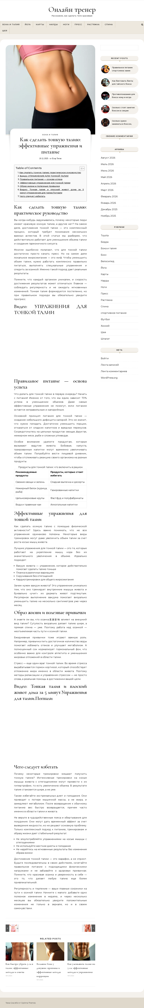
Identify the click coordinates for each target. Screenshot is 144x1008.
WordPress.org (109, 377)
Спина (109, 24)
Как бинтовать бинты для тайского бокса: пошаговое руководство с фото (124, 82)
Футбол (105, 319)
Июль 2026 (107, 164)
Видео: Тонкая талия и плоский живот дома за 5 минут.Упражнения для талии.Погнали (52, 191)
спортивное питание (114, 313)
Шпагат (105, 338)
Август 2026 (108, 157)
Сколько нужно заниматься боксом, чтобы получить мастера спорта (122, 122)
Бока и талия (11, 24)
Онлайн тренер (72, 9)
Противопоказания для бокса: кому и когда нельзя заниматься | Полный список (123, 96)
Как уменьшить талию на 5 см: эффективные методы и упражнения (81, 968)
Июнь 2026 (107, 170)
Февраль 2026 (109, 196)
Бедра (104, 242)
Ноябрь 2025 (108, 216)
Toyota (105, 235)
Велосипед (107, 261)
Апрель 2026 (108, 183)
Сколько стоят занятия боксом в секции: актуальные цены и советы (123, 109)
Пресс (78, 24)
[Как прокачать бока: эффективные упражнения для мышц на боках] (89, 928)
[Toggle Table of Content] (80, 168)
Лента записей (110, 365)
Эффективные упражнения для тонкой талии (45, 183)
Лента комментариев (114, 371)
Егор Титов (56, 158)
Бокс (104, 255)
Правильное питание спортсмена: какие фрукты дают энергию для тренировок (123, 69)
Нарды (53, 24)
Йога (28, 24)
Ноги (66, 24)
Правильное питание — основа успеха (41, 179)
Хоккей (105, 326)
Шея (4, 30)
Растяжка (93, 24)
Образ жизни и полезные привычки (40, 186)
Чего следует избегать (32, 196)
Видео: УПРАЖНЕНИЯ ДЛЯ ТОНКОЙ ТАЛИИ (44, 176)
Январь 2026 (108, 203)
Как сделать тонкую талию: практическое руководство (50, 172)
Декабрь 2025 (109, 209)
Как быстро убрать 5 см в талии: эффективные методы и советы (19, 968)
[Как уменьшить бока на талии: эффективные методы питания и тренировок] (12, 928)
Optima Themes (28, 1003)
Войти (105, 358)
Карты (40, 24)
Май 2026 (106, 177)
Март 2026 (107, 190)
